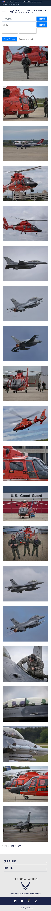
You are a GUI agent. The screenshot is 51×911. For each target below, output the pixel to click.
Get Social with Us (25, 879)
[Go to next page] (13, 846)
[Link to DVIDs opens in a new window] (29, 900)
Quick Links (10, 861)
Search (41, 18)
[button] (11, 4)
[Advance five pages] (15, 846)
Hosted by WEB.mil (25, 908)
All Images (9, 30)
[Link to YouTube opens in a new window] (22, 901)
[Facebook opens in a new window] (15, 901)
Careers (8, 868)
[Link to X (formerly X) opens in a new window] (36, 901)
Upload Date (27, 30)
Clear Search (9, 39)
